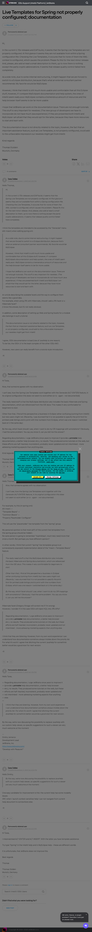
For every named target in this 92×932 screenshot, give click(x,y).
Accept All (37, 477)
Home (11, 3)
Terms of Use (58, 469)
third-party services (30, 471)
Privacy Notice (40, 469)
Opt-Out (62, 473)
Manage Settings (53, 477)
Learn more (50, 462)
